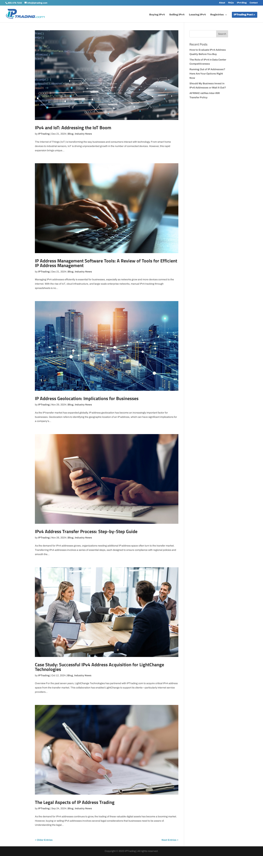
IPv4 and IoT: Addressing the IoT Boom (73, 127)
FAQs (231, 3)
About (222, 3)
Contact (254, 3)
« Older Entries (44, 840)
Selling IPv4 (176, 14)
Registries (217, 14)
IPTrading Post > (244, 14)
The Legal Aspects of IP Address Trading (75, 802)
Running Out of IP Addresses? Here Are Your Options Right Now (207, 73)
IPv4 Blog (242, 3)
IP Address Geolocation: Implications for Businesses (86, 398)
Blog (71, 133)
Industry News (83, 133)
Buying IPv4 (157, 14)
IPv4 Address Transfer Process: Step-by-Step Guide (86, 531)
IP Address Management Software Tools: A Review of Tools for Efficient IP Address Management (106, 263)
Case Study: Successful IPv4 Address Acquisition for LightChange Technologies (99, 667)
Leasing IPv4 (197, 14)
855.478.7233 (15, 3)
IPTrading (44, 133)
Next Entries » (170, 840)
